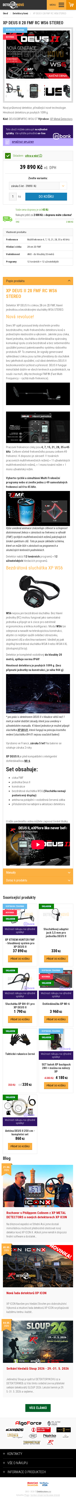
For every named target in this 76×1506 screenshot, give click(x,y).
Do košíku (46, 196)
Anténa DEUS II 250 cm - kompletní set (20, 1132)
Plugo (26, 1495)
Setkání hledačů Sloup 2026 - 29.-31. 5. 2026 (37, 1368)
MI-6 (27, 761)
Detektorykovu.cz (44, 1491)
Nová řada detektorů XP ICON (26, 1293)
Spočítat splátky (23, 141)
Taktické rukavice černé (20, 1054)
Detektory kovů (20, 13)
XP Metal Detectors (61, 119)
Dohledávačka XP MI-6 (56, 1004)
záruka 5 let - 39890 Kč (23, 186)
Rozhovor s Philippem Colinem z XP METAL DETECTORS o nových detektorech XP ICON (36, 1215)
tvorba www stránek (51, 1495)
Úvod (5, 13)
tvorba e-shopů (37, 1495)
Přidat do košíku (20, 958)
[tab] (38, 281)
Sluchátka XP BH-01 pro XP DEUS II (20, 1005)
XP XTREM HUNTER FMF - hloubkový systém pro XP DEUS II (20, 943)
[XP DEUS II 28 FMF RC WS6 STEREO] (38, 54)
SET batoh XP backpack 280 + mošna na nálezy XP (56, 1068)
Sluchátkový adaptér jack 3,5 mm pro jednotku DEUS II (56, 932)
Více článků (38, 1408)
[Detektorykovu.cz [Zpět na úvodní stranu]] (24, 5)
